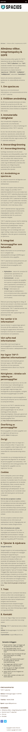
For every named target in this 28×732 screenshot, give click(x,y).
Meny (2, 1)
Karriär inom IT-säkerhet (9, 712)
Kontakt (4, 716)
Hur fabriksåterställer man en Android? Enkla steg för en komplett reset (14, 650)
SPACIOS (18, 728)
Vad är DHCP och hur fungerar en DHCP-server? (13, 672)
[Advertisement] (14, 26)
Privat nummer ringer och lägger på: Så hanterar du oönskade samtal (14, 645)
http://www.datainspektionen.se (13, 420)
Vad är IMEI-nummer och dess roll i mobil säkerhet (14, 676)
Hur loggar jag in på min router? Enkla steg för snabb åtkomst (13, 665)
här (6, 537)
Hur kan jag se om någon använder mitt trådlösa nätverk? (14, 668)
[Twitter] (5, 721)
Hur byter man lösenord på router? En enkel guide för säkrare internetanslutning (14, 660)
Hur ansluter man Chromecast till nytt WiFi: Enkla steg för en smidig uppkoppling (15, 655)
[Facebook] (2, 721)
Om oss (4, 714)
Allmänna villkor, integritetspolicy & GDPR (14, 710)
